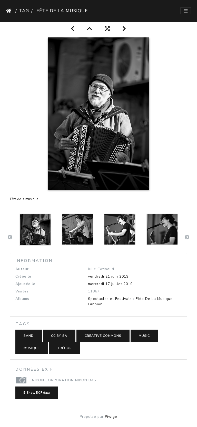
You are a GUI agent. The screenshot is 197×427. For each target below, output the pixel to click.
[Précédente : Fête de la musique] (73, 29)
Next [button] (187, 237)
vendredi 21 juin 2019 (108, 276)
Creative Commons (103, 336)
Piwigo (111, 416)
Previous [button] (10, 237)
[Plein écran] (107, 29)
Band (29, 336)
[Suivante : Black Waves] (124, 29)
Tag (24, 11)
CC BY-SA (59, 336)
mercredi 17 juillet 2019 (110, 283)
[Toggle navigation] (185, 11)
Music (144, 336)
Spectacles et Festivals (110, 298)
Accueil (9, 10)
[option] (35, 236)
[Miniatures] (89, 29)
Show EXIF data (38, 393)
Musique (32, 348)
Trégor (64, 348)
